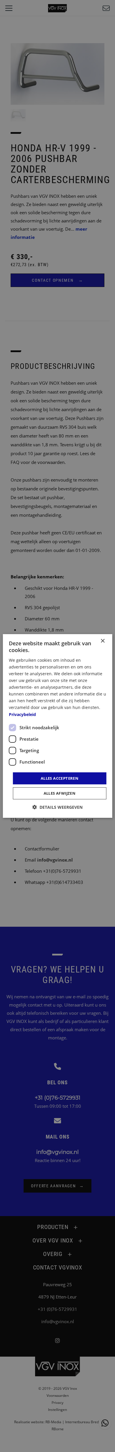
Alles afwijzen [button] (60, 793)
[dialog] (57, 726)
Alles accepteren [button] (59, 778)
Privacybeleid (22, 714)
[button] (57, 807)
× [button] (102, 641)
